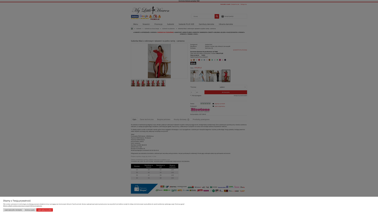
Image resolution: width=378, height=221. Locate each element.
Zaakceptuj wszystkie (45, 210)
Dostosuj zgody (30, 210)
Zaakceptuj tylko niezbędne (13, 210)
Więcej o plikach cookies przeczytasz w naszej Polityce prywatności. (22, 206)
